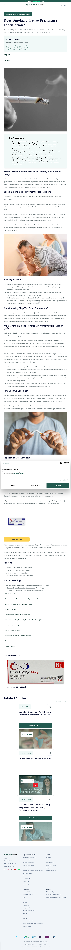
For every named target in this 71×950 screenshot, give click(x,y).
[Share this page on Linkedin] (8, 47)
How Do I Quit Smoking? (12, 625)
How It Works (50, 862)
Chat (5, 858)
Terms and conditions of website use (33, 923)
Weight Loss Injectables (29, 857)
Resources (26, 889)
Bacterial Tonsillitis (28, 873)
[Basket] (65, 5)
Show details (62, 480)
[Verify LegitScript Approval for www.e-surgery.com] (54, 937)
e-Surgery (35, 4)
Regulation (49, 868)
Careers (48, 860)
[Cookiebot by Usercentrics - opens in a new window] (61, 463)
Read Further (33, 725)
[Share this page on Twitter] (19, 47)
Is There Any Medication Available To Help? (18, 635)
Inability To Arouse (10, 609)
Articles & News (11, 14)
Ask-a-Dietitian (27, 892)
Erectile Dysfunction (28, 862)
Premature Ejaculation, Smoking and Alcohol (22, 591)
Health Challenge (51, 870)
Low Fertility (26, 884)
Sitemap (25, 913)
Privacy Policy (50, 892)
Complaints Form (27, 908)
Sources (7, 641)
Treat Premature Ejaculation (16, 576)
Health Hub (26, 900)
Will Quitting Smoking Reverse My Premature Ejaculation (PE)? (23, 620)
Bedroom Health (24, 14)
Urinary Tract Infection (29, 868)
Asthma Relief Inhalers (29, 865)
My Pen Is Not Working (29, 910)
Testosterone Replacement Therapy (33, 870)
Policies (48, 889)
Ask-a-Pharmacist (28, 894)
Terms (25, 918)
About (48, 855)
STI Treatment (26, 878)
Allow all (58, 485)
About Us (48, 857)
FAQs (24, 897)
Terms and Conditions (29, 921)
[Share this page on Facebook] (14, 47)
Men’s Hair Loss (27, 876)
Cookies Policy (27, 926)
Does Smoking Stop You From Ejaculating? (17, 614)
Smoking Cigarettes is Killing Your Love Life (21, 588)
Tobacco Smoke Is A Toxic (16, 573)
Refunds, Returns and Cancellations (56, 897)
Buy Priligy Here (17, 539)
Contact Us (26, 905)
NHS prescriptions (9, 866)
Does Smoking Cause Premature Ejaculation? (18, 604)
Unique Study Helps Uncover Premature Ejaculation (24, 585)
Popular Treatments (29, 855)
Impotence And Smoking (15, 567)
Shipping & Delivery (51, 865)
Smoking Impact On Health (16, 570)
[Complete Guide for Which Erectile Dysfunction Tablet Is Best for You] (35, 739)
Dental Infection (27, 860)
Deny (12, 485)
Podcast (25, 902)
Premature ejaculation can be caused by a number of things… (24, 599)
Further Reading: (10, 646)
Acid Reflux (26, 881)
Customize (34, 485)
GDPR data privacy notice (53, 894)
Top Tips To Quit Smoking (13, 630)
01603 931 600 (8, 861)
